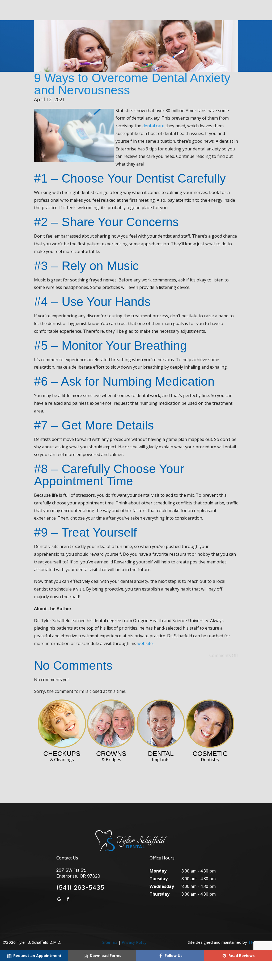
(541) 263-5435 (80, 887)
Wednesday (162, 886)
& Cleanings (61, 756)
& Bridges (111, 756)
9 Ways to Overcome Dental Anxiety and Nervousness (132, 84)
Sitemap (109, 942)
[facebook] (68, 899)
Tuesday (159, 879)
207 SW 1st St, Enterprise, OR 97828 (78, 873)
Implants (161, 756)
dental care (153, 126)
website (145, 643)
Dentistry (210, 756)
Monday (158, 871)
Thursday (159, 894)
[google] (59, 899)
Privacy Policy (134, 942)
